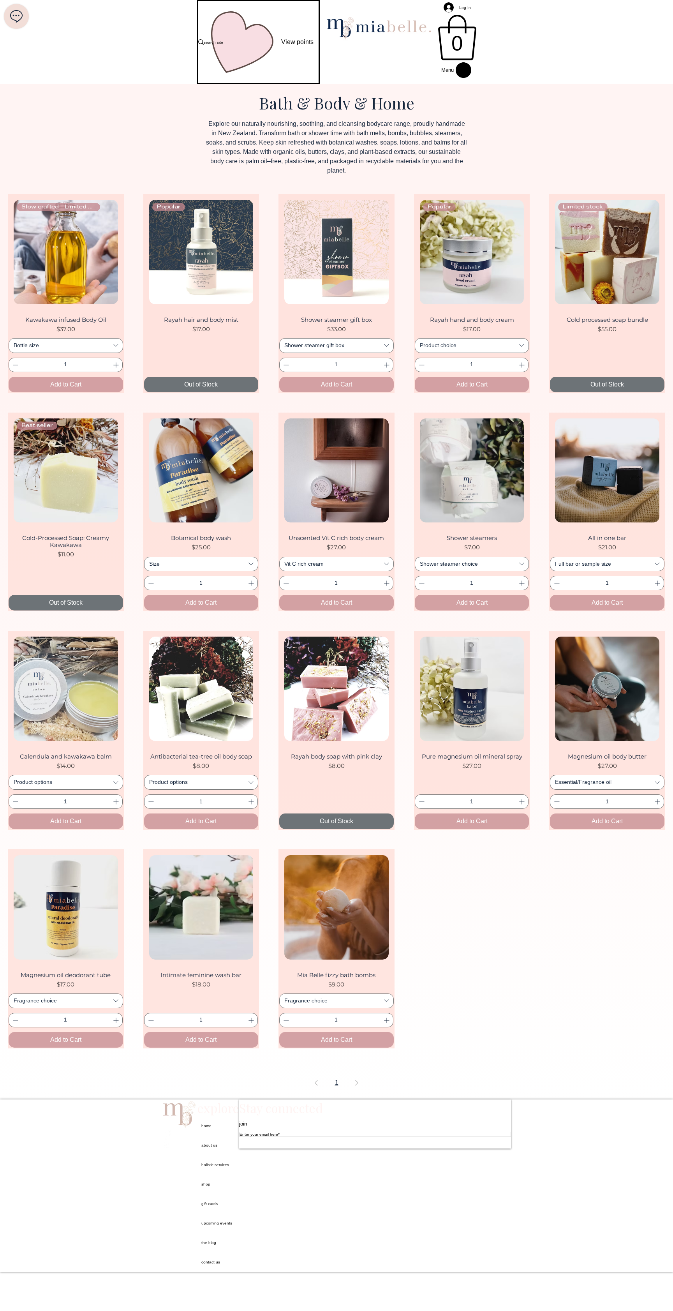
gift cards (209, 1204)
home (206, 1126)
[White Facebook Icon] (179, 1135)
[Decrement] (14, 365)
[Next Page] (356, 1082)
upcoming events (216, 1223)
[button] (457, 37)
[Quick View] (336, 252)
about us (209, 1145)
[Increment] (117, 365)
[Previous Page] (316, 1082)
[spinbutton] (65, 365)
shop (205, 1184)
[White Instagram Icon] (179, 1144)
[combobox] (66, 345)
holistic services (215, 1165)
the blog (208, 1242)
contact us (210, 1262)
